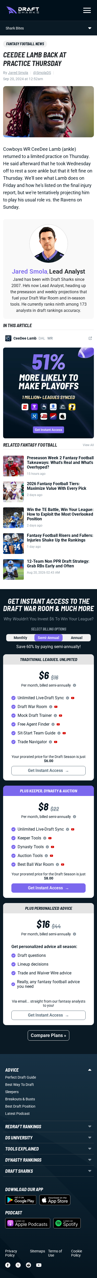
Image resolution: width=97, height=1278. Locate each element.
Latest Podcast (17, 1113)
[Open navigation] (87, 10)
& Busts (29, 1099)
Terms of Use (55, 1253)
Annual (77, 638)
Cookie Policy (76, 1253)
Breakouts (13, 1099)
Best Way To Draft (19, 1084)
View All (88, 445)
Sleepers (12, 1092)
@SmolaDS (42, 73)
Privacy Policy (11, 1253)
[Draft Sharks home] (22, 10)
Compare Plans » (48, 1035)
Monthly (20, 638)
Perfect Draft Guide (20, 1077)
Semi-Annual (48, 638)
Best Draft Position (20, 1106)
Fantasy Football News (25, 44)
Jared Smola (18, 73)
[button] (72, 698)
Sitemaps (37, 1251)
